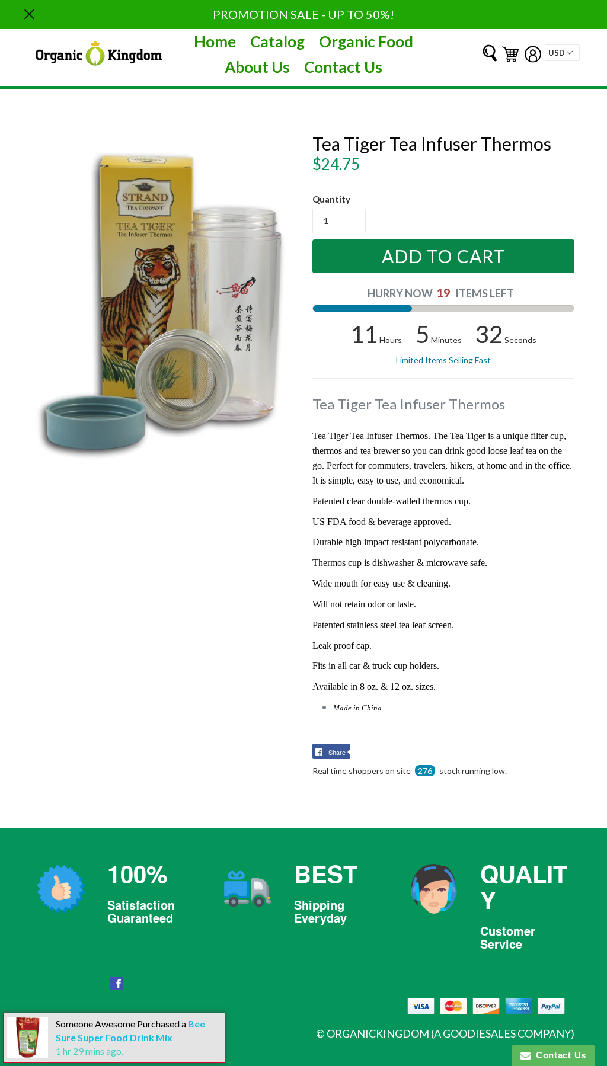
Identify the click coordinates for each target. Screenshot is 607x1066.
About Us (257, 66)
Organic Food (366, 41)
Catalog (277, 41)
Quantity (331, 199)
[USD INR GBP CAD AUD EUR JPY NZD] (562, 52)
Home (215, 41)
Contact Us (343, 66)
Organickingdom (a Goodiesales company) (450, 1033)
